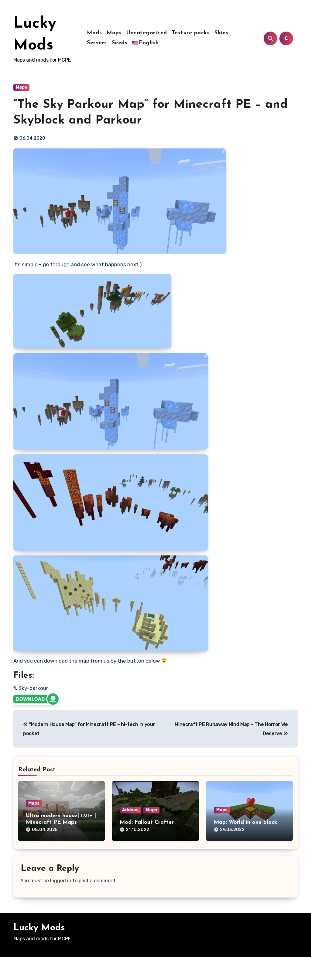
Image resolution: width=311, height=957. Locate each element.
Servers (97, 43)
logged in (60, 881)
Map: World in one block (245, 822)
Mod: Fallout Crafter (147, 822)
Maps (114, 33)
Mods (94, 33)
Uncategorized (146, 33)
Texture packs (191, 33)
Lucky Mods (39, 928)
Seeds (120, 43)
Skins (221, 33)
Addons (130, 810)
